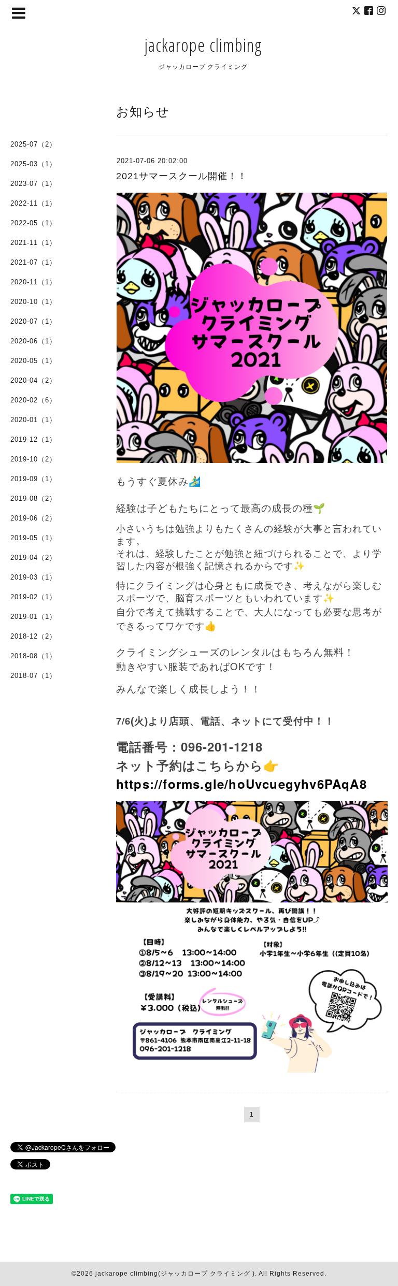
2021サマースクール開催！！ (181, 176)
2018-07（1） (33, 676)
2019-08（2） (33, 498)
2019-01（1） (33, 616)
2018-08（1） (33, 656)
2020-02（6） (33, 400)
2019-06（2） (33, 518)
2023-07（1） (33, 183)
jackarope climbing (203, 45)
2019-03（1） (33, 577)
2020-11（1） (33, 282)
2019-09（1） (33, 479)
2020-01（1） (33, 420)
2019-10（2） (33, 459)
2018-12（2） (33, 636)
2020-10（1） (33, 302)
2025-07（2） (33, 144)
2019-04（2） (33, 557)
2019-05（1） (33, 538)
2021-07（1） (33, 262)
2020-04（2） (33, 380)
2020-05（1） (33, 361)
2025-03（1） (33, 164)
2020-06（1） (33, 341)
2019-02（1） (33, 597)
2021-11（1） (33, 243)
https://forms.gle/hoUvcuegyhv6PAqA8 (241, 783)
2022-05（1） (33, 223)
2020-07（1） (33, 321)
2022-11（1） (33, 203)
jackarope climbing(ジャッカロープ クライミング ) (175, 1273)
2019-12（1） (33, 439)
